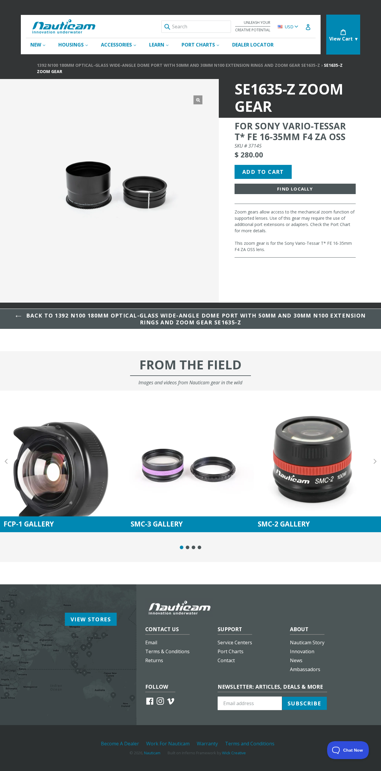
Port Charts (230, 651)
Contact (226, 660)
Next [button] (375, 461)
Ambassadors (305, 669)
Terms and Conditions (249, 743)
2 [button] (187, 547)
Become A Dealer (120, 743)
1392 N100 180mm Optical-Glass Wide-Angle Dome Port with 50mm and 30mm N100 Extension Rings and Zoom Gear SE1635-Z (178, 65)
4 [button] (199, 547)
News (296, 660)
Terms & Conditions (167, 651)
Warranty (207, 743)
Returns (154, 660)
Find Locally (295, 189)
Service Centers (235, 642)
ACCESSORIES (121, 44)
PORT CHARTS (203, 44)
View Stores (91, 619)
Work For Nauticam (168, 743)
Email (151, 642)
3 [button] (193, 547)
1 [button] (181, 547)
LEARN (161, 44)
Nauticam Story (307, 642)
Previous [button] (6, 461)
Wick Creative (234, 752)
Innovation (302, 651)
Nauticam (152, 752)
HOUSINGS (76, 44)
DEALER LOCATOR (253, 44)
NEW (40, 44)
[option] (63, 461)
